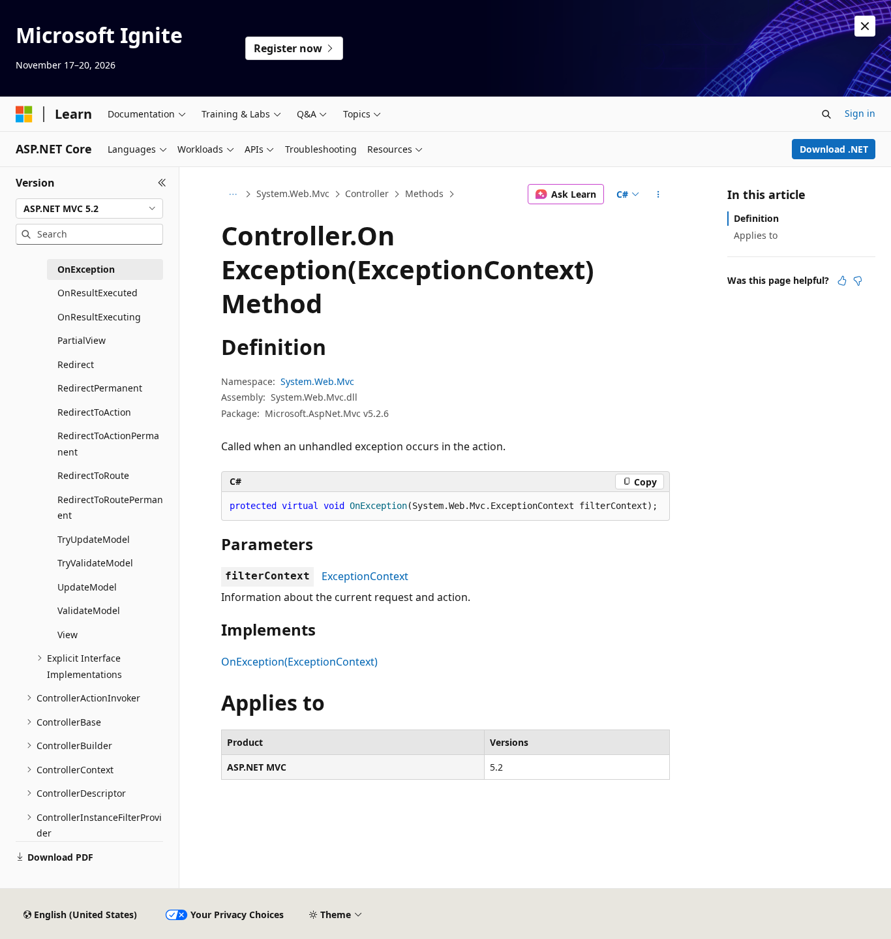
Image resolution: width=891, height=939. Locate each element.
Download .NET (834, 149)
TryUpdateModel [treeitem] (93, 539)
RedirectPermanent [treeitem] (99, 388)
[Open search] (826, 114)
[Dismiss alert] (864, 26)
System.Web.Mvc (292, 193)
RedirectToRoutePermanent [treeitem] (110, 507)
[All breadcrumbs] (232, 194)
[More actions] (658, 194)
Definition (756, 218)
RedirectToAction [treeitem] (94, 412)
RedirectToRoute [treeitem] (93, 475)
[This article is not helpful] (858, 280)
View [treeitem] (67, 634)
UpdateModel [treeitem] (87, 587)
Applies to (756, 235)
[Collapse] (162, 182)
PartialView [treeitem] (81, 340)
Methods (424, 193)
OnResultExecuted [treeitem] (97, 292)
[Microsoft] (24, 114)
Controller (367, 193)
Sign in (860, 113)
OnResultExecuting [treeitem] (99, 317)
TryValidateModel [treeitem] (95, 563)
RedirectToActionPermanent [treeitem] (108, 443)
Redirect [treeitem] (75, 364)
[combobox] (89, 208)
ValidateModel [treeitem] (88, 610)
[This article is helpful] (842, 280)
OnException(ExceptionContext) (299, 661)
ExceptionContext (365, 576)
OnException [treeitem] (86, 269)
